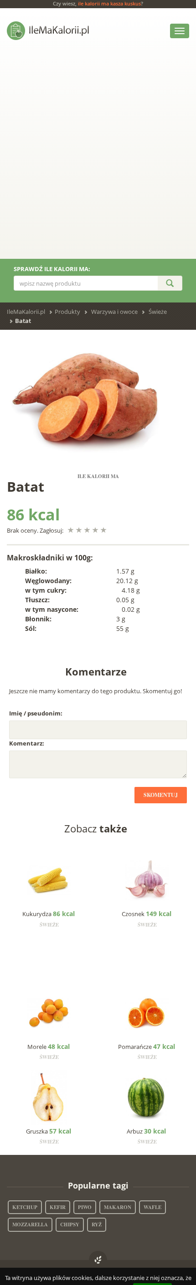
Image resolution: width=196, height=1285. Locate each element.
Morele (48, 1047)
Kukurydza (48, 914)
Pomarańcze (146, 1047)
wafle (152, 1207)
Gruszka (48, 1131)
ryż (97, 1224)
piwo (85, 1207)
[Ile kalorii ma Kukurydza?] (49, 880)
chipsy (69, 1224)
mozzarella (30, 1224)
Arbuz (146, 1131)
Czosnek (146, 914)
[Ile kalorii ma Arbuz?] (147, 1097)
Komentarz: (26, 743)
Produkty (67, 311)
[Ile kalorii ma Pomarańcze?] (147, 1012)
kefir (58, 1207)
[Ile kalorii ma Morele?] (49, 1012)
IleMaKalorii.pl (26, 311)
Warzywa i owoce (114, 311)
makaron (117, 1207)
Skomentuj (161, 795)
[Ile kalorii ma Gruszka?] (49, 1097)
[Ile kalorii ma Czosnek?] (147, 880)
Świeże (158, 311)
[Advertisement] (98, 156)
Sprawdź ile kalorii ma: (52, 269)
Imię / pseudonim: (35, 713)
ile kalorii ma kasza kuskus (109, 3)
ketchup (24, 1207)
